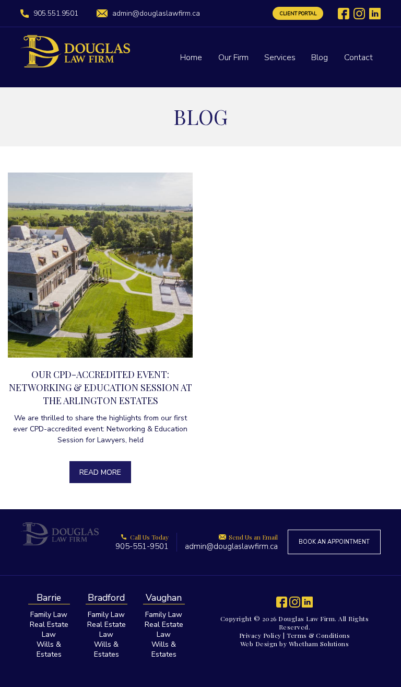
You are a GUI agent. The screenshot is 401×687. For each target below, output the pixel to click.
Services (280, 57)
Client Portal (298, 13)
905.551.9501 (55, 13)
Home (191, 57)
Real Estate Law (49, 629)
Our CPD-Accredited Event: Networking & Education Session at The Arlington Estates (100, 387)
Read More (100, 472)
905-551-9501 (142, 542)
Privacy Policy (260, 635)
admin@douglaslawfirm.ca (156, 13)
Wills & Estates (49, 649)
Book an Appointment (334, 542)
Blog (319, 57)
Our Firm (233, 57)
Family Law (48, 615)
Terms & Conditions (318, 635)
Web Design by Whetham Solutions (294, 643)
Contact (358, 57)
